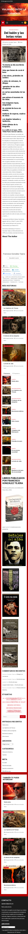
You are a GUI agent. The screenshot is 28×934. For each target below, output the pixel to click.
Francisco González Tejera (10, 42)
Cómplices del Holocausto (16, 431)
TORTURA (20, 282)
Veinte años (15, 381)
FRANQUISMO (6, 278)
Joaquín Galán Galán (7, 685)
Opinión (14, 379)
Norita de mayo (21, 679)
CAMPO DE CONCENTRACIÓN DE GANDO (15, 277)
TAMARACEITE (13, 282)
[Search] (22, 22)
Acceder (4, 762)
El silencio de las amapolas (11, 336)
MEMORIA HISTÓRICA (8, 280)
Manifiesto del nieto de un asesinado (17, 471)
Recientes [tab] (7, 373)
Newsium (9, 932)
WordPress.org (6, 771)
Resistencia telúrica (17, 411)
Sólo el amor (15, 421)
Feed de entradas (6, 765)
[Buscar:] (11, 716)
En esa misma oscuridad (16, 451)
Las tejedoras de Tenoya (11, 308)
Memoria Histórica (13, 29)
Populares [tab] (17, 373)
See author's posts (14, 258)
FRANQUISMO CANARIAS (17, 278)
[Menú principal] (7, 23)
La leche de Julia (8, 363)
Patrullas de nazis (17, 441)
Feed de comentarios (7, 768)
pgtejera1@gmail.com (7, 903)
